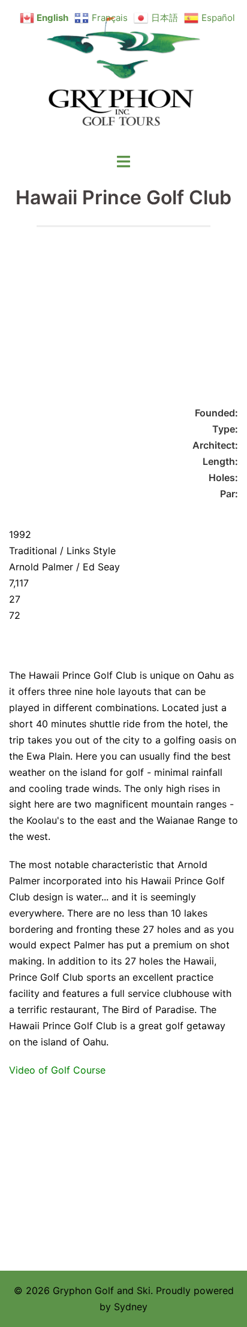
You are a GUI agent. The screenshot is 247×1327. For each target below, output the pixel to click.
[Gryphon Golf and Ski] (123, 75)
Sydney (130, 1307)
